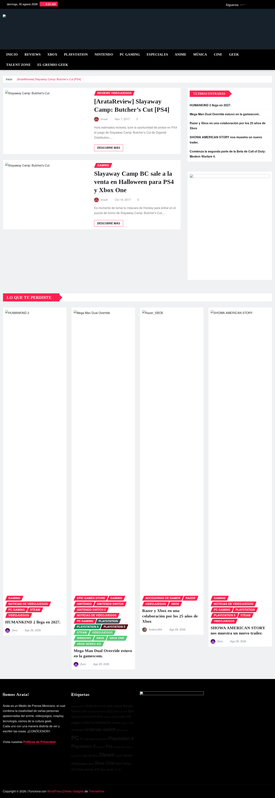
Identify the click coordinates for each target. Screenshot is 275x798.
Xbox (52, 54)
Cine (218, 54)
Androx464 (155, 629)
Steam (107, 754)
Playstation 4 (121, 738)
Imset (104, 119)
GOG (114, 716)
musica (124, 722)
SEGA (78, 755)
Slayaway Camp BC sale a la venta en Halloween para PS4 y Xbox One (134, 181)
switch (118, 755)
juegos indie (80, 722)
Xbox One (104, 762)
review (116, 747)
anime (101, 706)
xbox (91, 763)
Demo (103, 711)
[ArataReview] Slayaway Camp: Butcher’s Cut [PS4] (49, 79)
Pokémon (101, 746)
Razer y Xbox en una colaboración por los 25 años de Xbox (170, 616)
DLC (110, 711)
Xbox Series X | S (110, 769)
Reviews (33, 54)
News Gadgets (74, 791)
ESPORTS (96, 716)
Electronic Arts (120, 711)
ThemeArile (96, 791)
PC (75, 737)
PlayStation (76, 54)
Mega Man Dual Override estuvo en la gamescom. (224, 114)
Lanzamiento (100, 722)
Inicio (12, 54)
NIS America (122, 730)
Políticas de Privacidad (39, 742)
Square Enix (90, 755)
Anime (181, 54)
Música (200, 54)
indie (121, 716)
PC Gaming (130, 54)
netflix (130, 722)
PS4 (109, 746)
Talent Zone (18, 65)
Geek (234, 54)
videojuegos (79, 763)
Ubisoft (127, 755)
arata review (114, 706)
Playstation (101, 739)
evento (107, 716)
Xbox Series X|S (88, 769)
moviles (115, 722)
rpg (73, 755)
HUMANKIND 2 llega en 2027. (210, 105)
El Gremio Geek (52, 65)
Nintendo (104, 54)
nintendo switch (100, 729)
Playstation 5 (83, 746)
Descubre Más (108, 148)
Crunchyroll (94, 711)
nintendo (77, 729)
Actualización (78, 706)
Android (91, 706)
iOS (128, 716)
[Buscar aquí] (271, 54)
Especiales (157, 54)
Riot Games (126, 746)
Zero (14, 630)
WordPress (54, 791)
